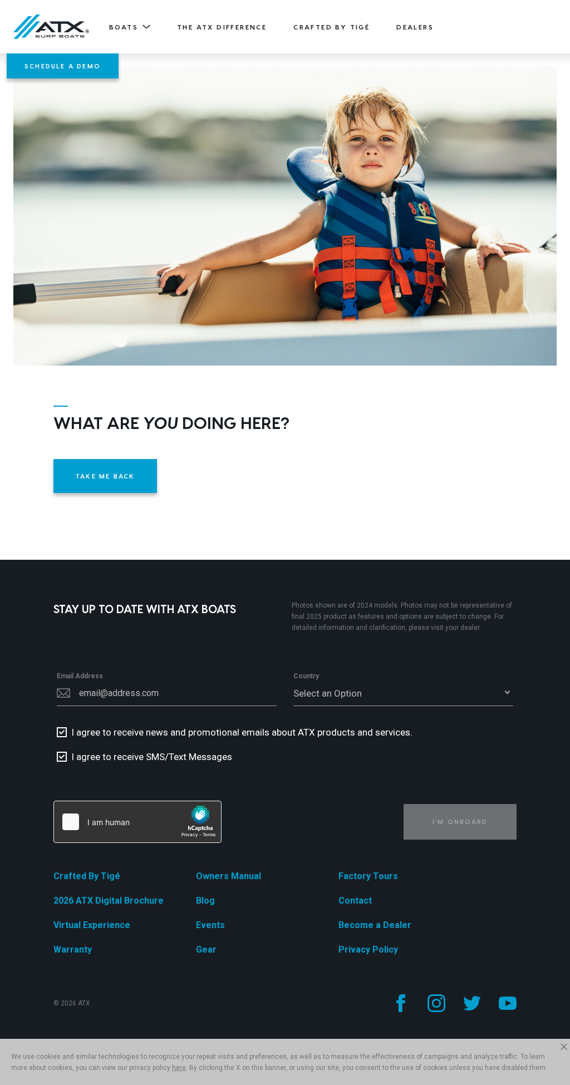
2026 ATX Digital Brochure (108, 900)
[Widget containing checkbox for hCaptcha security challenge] (137, 822)
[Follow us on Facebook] (401, 1003)
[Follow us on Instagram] (436, 1003)
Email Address (80, 676)
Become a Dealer (374, 925)
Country (306, 676)
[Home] (51, 26)
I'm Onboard (460, 821)
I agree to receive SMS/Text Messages (151, 756)
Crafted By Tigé (331, 27)
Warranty (72, 949)
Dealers (415, 27)
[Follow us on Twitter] (472, 1003)
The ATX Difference (222, 27)
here (179, 1068)
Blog (205, 900)
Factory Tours (368, 876)
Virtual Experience (91, 925)
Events (210, 925)
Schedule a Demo (62, 66)
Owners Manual (228, 876)
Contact (355, 900)
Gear (206, 949)
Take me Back (105, 476)
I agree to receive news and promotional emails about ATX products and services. (241, 732)
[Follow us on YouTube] (508, 1003)
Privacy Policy (368, 949)
